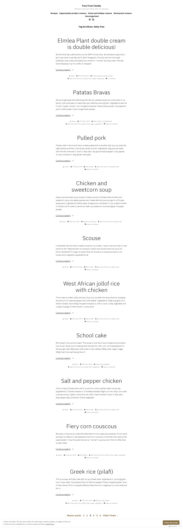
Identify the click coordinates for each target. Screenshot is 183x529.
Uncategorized (92, 16)
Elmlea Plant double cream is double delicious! (91, 43)
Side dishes (83, 455)
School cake (91, 335)
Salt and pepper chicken (91, 380)
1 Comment (112, 78)
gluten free (88, 78)
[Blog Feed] (93, 19)
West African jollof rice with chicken (91, 286)
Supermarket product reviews (72, 13)
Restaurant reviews (123, 13)
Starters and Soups (89, 222)
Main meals (97, 121)
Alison (72, 76)
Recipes (54, 13)
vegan (94, 78)
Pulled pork (91, 137)
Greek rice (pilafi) (91, 471)
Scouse (91, 238)
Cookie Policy (49, 524)
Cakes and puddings (102, 364)
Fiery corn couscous (91, 426)
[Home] (90, 19)
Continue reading (63, 69)
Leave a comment (112, 124)
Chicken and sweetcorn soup (91, 186)
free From (79, 78)
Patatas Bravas (91, 92)
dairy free (72, 78)
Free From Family (91, 5)
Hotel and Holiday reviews (100, 13)
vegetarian (100, 78)
